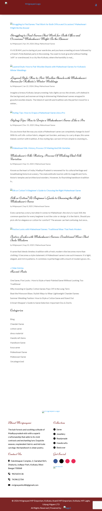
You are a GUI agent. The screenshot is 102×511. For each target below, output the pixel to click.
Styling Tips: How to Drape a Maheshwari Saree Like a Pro (47, 120)
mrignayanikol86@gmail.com (24, 485)
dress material (16, 333)
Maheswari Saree (18, 356)
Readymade (62, 438)
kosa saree (15, 347)
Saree (59, 429)
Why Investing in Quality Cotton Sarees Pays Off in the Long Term (40, 288)
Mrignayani (17, 44)
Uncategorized (17, 361)
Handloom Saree (17, 342)
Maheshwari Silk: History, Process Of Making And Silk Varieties (46, 157)
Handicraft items (18, 338)
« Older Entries (17, 268)
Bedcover (61, 447)
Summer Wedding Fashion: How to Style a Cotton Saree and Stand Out (42, 298)
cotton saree (16, 328)
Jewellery (61, 434)
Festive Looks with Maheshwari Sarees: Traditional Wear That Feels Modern (49, 238)
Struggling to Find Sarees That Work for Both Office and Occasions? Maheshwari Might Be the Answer (45, 37)
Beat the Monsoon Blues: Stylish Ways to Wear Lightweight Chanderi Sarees (44, 293)
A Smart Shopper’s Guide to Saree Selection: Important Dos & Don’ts (41, 302)
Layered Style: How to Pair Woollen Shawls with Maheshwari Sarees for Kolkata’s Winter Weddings (48, 79)
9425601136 (17, 473)
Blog (37, 44)
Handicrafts (62, 443)
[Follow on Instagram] (67, 461)
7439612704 (17, 479)
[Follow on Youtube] (73, 461)
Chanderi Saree (17, 324)
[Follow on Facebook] (55, 461)
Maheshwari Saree (47, 44)
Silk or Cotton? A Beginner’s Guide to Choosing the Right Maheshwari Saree (45, 199)
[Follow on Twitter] (61, 461)
